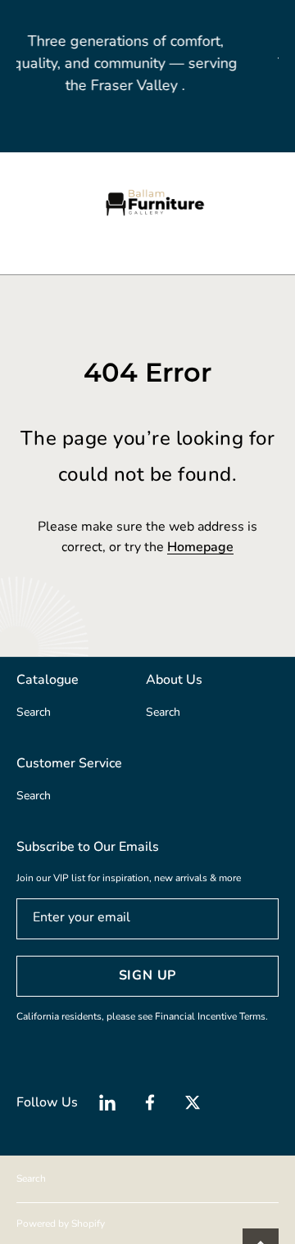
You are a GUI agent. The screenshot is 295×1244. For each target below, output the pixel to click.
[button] (25, 202)
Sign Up (148, 975)
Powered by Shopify (60, 1223)
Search (31, 1178)
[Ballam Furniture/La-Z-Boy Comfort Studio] (147, 202)
